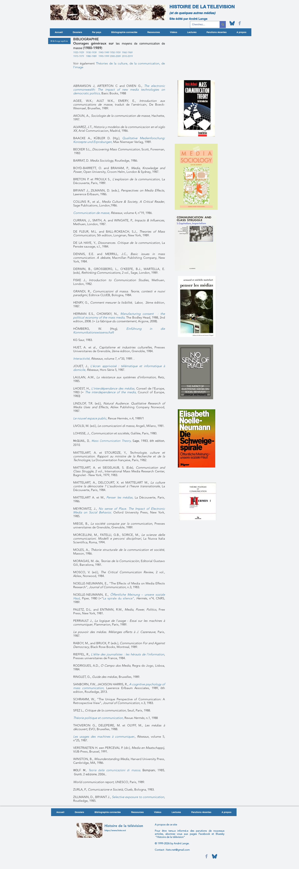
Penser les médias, (119, 497)
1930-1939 (91, 52)
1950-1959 (115, 52)
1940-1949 (104, 52)
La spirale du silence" (118, 598)
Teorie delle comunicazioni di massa (114, 770)
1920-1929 (78, 52)
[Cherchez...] (223, 24)
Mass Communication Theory (111, 441)
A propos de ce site (166, 824)
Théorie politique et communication (98, 718)
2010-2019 (127, 56)
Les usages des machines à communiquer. (104, 736)
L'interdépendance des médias (112, 388)
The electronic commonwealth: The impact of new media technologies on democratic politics (119, 89)
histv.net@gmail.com (178, 849)
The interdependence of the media (110, 392)
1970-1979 (78, 56)
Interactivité (81, 358)
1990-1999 (103, 56)
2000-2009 (115, 56)
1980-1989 (91, 56)
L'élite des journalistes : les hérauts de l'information (127, 654)
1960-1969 (127, 52)
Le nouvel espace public (89, 418)
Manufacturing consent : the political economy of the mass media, (119, 315)
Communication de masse (91, 213)
